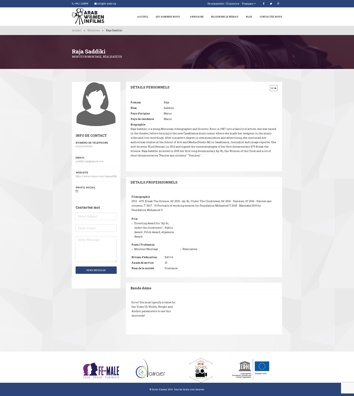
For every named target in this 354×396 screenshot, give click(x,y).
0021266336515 (84, 146)
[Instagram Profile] (77, 191)
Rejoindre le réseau (224, 16)
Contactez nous (271, 16)
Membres (93, 30)
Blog (249, 16)
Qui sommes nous (168, 16)
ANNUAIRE (197, 16)
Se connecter (215, 4)
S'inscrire (232, 4)
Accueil (142, 16)
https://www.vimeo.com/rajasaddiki (97, 176)
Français (247, 3)
